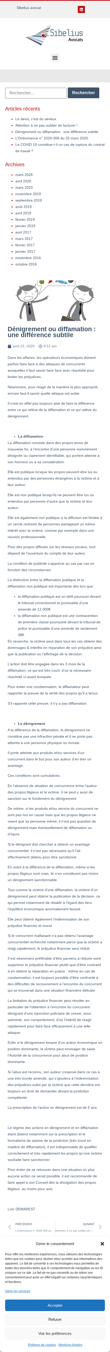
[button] (102, 1243)
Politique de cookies (42, 1345)
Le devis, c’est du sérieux (35, 119)
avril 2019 (23, 213)
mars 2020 (24, 187)
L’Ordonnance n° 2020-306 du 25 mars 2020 (51, 138)
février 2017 (25, 245)
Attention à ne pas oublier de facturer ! (46, 125)
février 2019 (25, 219)
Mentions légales (70, 1345)
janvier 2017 (25, 251)
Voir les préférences (55, 1333)
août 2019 (23, 207)
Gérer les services (17, 1291)
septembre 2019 (28, 200)
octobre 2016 (26, 264)
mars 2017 (24, 239)
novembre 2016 (28, 258)
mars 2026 (24, 175)
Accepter (55, 1305)
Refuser (55, 1319)
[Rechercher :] (36, 93)
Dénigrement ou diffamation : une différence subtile (56, 132)
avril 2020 (23, 181)
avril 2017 (23, 232)
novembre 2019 (28, 194)
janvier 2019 (25, 226)
